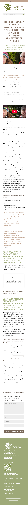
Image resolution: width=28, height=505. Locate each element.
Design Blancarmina (20, 503)
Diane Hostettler (9, 45)
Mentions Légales (13, 500)
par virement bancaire (11, 474)
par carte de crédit (10, 473)
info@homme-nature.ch (11, 455)
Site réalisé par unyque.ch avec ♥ (10, 503)
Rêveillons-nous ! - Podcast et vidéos (14, 49)
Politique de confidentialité (13, 498)
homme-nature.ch (9, 453)
